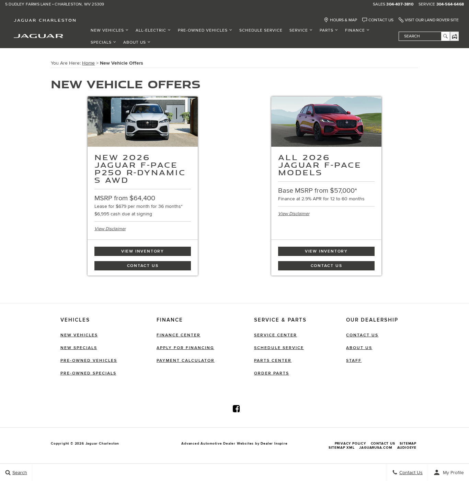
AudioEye (406, 448)
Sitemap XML (342, 448)
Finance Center (179, 335)
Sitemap (408, 443)
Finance (355, 30)
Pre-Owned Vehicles (203, 30)
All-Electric (151, 30)
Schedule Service (261, 30)
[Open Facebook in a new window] (236, 408)
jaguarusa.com (375, 448)
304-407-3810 (399, 4)
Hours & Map (343, 20)
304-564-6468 (450, 4)
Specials (101, 42)
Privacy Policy (350, 443)
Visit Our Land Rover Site (432, 20)
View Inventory (142, 251)
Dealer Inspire (274, 443)
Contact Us (380, 20)
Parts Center (272, 360)
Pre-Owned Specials (88, 373)
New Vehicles (107, 30)
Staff (354, 360)
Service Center (275, 335)
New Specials (78, 347)
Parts (326, 30)
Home (88, 63)
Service (298, 30)
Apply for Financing (185, 347)
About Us (134, 42)
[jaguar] (38, 35)
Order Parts (271, 373)
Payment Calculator (186, 360)
